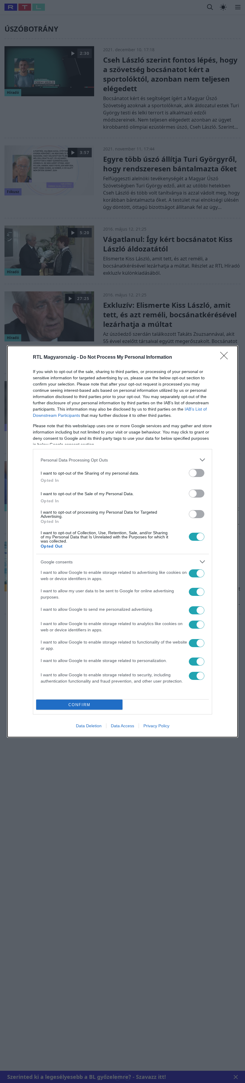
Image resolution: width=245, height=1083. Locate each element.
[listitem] (122, 460)
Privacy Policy (156, 725)
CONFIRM (79, 705)
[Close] (226, 357)
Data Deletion (89, 725)
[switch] (196, 473)
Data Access (122, 725)
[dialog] (122, 541)
